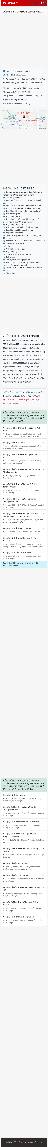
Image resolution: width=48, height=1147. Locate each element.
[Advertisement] (24, 41)
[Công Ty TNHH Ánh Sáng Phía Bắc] (42, 528)
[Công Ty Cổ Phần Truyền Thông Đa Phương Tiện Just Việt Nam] (42, 469)
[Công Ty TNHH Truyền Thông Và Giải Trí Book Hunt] (42, 538)
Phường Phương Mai (29, 392)
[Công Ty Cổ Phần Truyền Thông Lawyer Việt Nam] (42, 428)
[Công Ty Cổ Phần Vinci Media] (42, 875)
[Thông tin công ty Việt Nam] (11, 3)
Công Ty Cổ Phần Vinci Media (17, 71)
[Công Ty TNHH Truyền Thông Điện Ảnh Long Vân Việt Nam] (42, 833)
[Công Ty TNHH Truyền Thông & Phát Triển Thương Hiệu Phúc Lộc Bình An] (42, 513)
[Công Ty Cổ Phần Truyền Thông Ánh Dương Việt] (42, 887)
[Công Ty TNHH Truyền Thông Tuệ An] (42, 916)
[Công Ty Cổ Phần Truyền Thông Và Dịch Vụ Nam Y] (42, 902)
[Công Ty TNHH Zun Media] (42, 442)
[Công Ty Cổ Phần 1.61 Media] (42, 863)
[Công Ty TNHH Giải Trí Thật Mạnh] (42, 552)
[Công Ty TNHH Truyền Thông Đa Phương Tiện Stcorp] (42, 848)
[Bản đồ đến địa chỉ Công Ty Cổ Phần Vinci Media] (24, 119)
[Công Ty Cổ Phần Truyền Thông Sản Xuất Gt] (42, 454)
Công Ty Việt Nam (21, 1142)
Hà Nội (14, 396)
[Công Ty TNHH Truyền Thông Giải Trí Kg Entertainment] (42, 484)
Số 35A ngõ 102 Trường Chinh (30, 396)
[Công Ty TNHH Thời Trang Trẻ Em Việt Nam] (42, 821)
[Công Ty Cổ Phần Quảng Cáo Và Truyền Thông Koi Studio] (42, 499)
